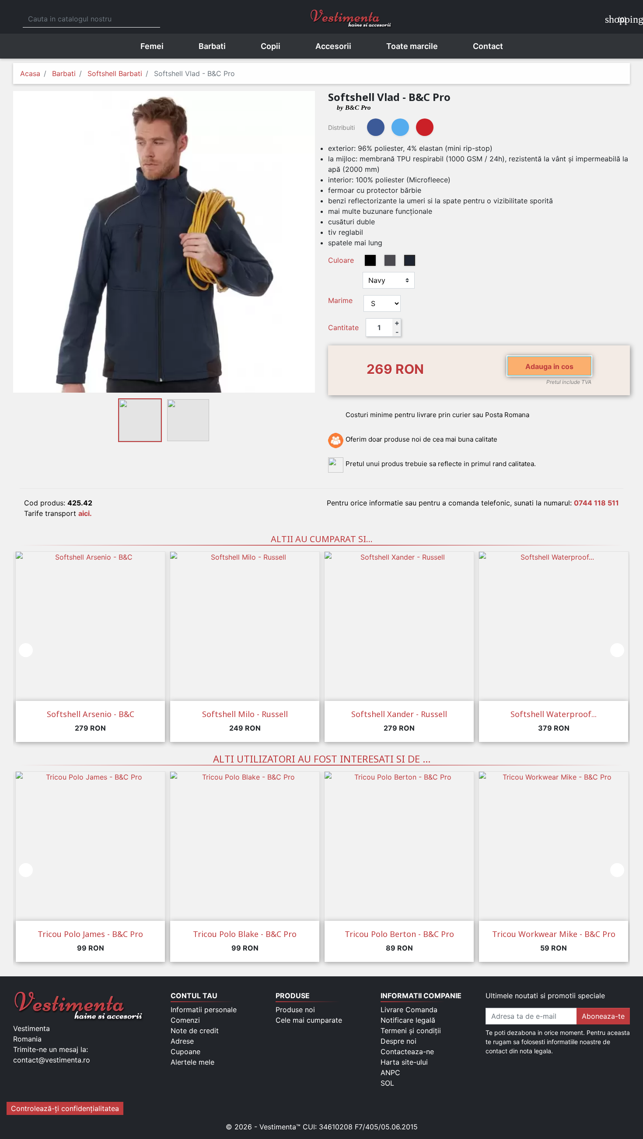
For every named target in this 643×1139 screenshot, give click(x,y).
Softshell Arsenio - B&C (90, 714)
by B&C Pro (354, 107)
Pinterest (424, 127)
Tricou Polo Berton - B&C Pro (399, 934)
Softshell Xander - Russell (399, 714)
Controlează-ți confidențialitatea (65, 1108)
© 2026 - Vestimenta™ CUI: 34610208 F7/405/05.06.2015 (322, 1126)
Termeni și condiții (411, 1030)
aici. (85, 513)
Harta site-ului (404, 1062)
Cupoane (185, 1051)
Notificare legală (408, 1020)
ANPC (390, 1072)
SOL (387, 1083)
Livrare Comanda (409, 1009)
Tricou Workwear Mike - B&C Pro (553, 934)
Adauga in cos (549, 366)
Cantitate (343, 327)
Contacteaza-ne (407, 1051)
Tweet (400, 127)
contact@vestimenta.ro (51, 1059)
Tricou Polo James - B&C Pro (90, 934)
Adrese (182, 1041)
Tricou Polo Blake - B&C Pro (245, 934)
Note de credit (195, 1030)
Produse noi (295, 1009)
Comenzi (185, 1020)
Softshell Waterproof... (553, 714)
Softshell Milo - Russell (245, 714)
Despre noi (398, 1041)
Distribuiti (375, 127)
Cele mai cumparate (309, 1020)
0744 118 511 (596, 502)
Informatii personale (204, 1009)
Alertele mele (192, 1062)
